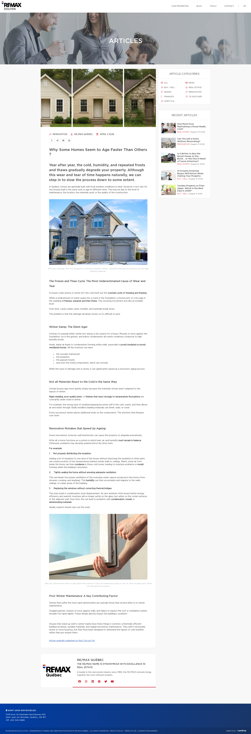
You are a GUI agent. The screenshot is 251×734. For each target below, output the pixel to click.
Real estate (195, 87)
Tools (213, 6)
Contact (229, 6)
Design (167, 92)
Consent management (148, 731)
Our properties (180, 6)
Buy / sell (169, 87)
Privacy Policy (116, 731)
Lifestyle (169, 101)
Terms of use (130, 731)
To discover (195, 97)
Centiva (241, 731)
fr (244, 6)
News (191, 83)
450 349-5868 (17, 720)
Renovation (59, 134)
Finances (169, 97)
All (166, 83)
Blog (199, 6)
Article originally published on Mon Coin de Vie (72, 641)
